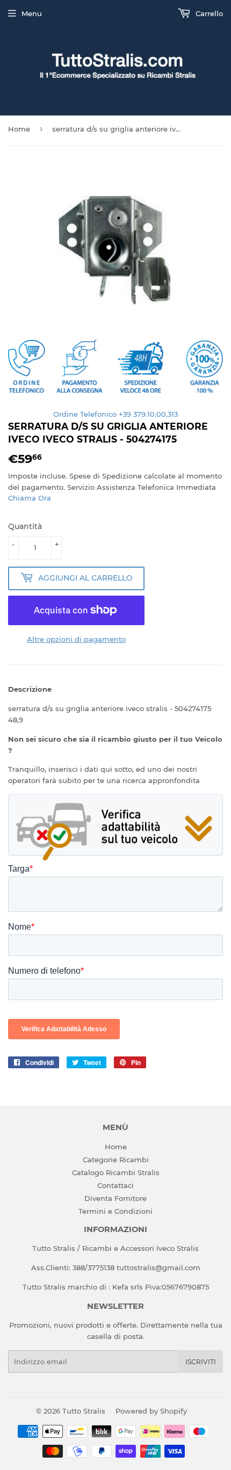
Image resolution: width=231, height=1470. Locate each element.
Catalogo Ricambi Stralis (116, 1172)
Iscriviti (200, 1362)
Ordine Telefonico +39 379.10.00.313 (115, 414)
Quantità (25, 526)
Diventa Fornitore (115, 1198)
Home (19, 129)
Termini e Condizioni (115, 1211)
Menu (31, 13)
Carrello (208, 13)
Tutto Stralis (83, 1411)
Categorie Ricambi (116, 1159)
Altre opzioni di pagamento (76, 639)
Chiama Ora (29, 498)
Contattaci (115, 1185)
